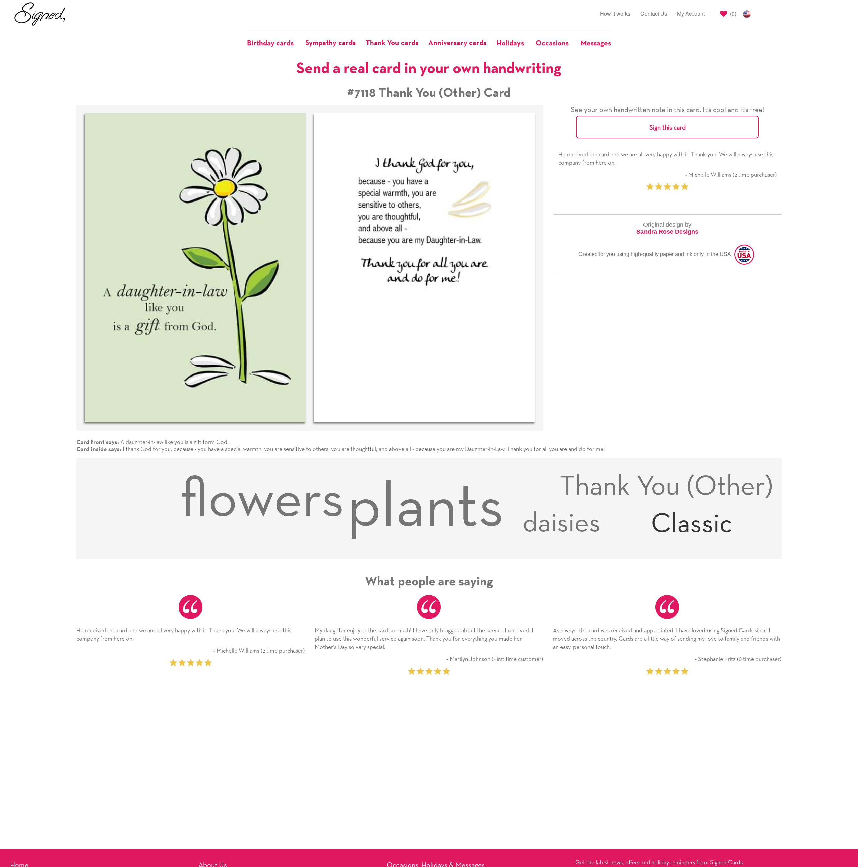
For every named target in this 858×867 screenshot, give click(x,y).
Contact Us (653, 13)
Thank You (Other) (666, 487)
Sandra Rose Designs (667, 231)
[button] (273, 43)
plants (425, 508)
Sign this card (667, 127)
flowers (262, 500)
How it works (615, 13)
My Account (691, 13)
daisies (561, 523)
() (732, 13)
